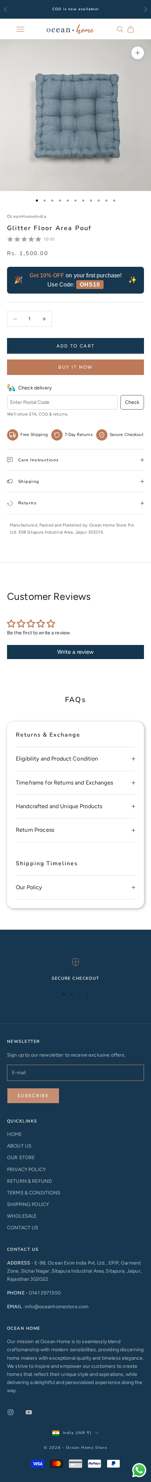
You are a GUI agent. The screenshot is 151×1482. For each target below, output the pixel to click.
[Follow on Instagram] (10, 1412)
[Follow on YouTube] (28, 1412)
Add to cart (76, 346)
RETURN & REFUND (29, 1181)
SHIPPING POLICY (28, 1204)
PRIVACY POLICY (26, 1170)
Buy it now (75, 367)
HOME (14, 1134)
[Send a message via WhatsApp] (139, 1470)
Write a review (75, 651)
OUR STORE (21, 1158)
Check (132, 402)
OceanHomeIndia (26, 216)
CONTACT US (22, 1228)
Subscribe (33, 1095)
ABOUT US (19, 1146)
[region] (75, 970)
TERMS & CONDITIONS (34, 1193)
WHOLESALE (22, 1216)
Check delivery (35, 388)
